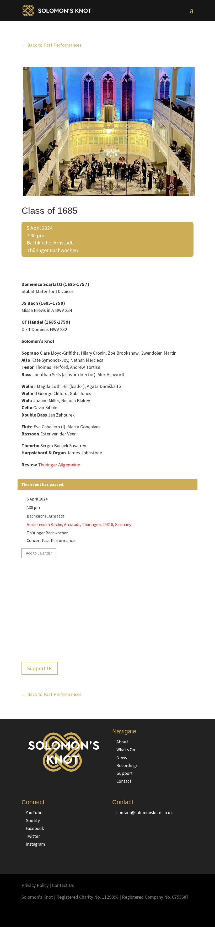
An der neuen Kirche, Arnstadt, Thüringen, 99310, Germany (79, 524)
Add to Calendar (39, 553)
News (121, 757)
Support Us (39, 668)
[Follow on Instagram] (147, 912)
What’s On (125, 750)
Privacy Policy (35, 885)
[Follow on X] (168, 912)
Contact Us (63, 885)
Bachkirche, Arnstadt (50, 242)
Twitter (33, 836)
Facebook (35, 828)
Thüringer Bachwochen (52, 250)
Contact (123, 781)
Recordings (127, 765)
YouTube (34, 813)
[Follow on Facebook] (158, 912)
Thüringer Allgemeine (59, 465)
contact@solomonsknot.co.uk (144, 813)
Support (124, 773)
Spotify (33, 820)
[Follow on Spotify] (179, 912)
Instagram (35, 844)
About (122, 742)
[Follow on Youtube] (189, 912)
